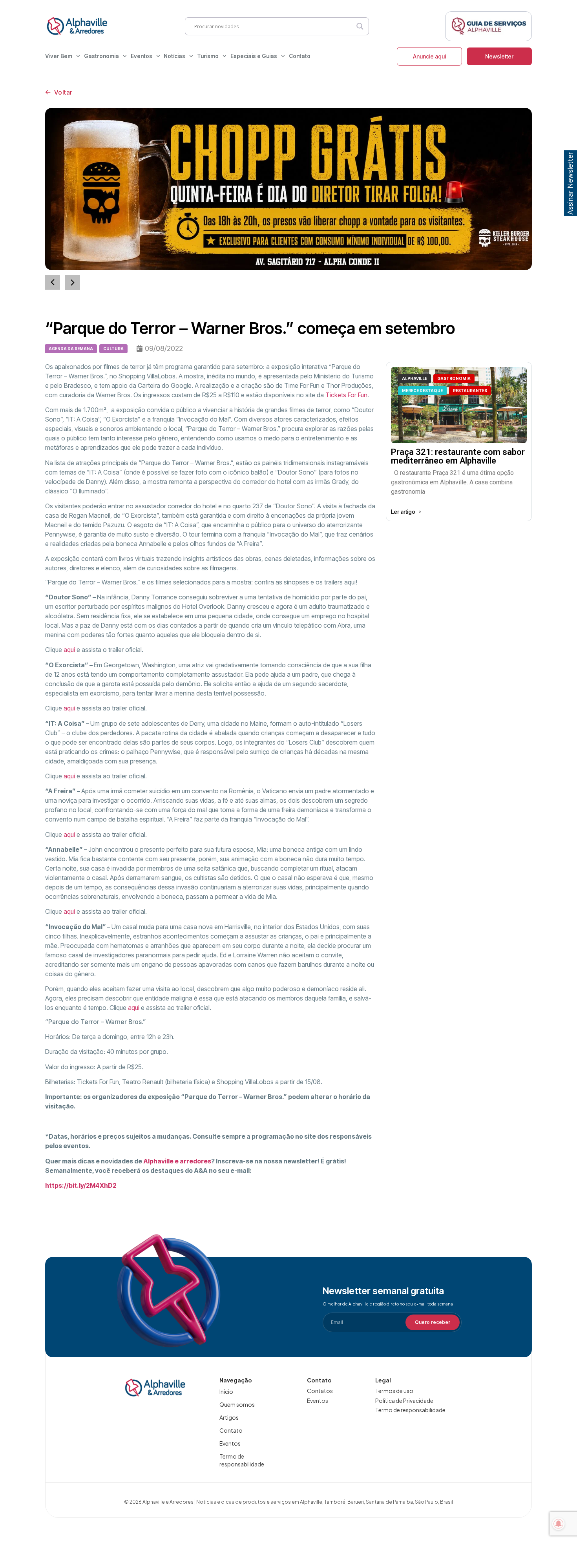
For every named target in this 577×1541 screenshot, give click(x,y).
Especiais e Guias (253, 56)
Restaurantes (470, 390)
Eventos (141, 56)
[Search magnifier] (359, 26)
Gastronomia (101, 56)
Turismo (208, 56)
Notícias (174, 56)
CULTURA (113, 348)
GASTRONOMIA (454, 378)
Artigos (229, 1417)
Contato (299, 56)
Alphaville (414, 378)
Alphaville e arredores (177, 1161)
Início (226, 1391)
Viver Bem (58, 56)
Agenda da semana (71, 348)
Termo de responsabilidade (241, 1460)
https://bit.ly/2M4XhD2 (81, 1185)
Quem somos (237, 1404)
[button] (72, 282)
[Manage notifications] (558, 1523)
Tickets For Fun (346, 395)
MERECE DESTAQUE (422, 390)
